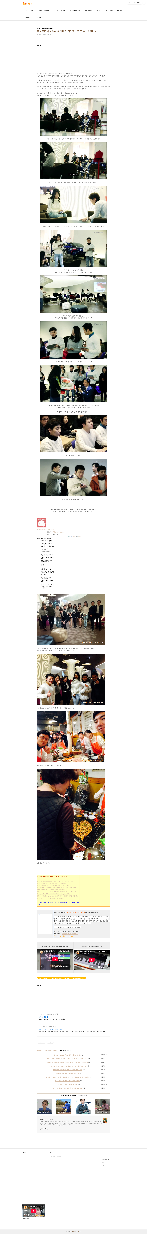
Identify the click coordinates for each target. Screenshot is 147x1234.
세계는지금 (119, 10)
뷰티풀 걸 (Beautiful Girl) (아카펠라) (45, 529)
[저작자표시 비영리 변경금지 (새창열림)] (56, 1042)
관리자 (79, 1231)
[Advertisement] (73, 58)
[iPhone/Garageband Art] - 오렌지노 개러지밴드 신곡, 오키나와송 (51, 883)
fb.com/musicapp (68, 936)
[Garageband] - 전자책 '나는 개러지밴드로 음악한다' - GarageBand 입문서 (53, 894)
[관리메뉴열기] (144, 3)
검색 (96, 1156)
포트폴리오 (64, 10)
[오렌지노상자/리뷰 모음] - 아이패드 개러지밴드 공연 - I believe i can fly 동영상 (54, 885)
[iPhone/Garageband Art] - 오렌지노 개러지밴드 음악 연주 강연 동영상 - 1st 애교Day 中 (56, 891)
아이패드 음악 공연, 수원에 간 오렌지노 (67, 1073)
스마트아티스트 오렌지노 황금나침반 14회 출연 (67, 1055)
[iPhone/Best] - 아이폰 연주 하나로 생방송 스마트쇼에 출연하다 (51, 898)
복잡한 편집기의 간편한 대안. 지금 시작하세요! (52, 1019)
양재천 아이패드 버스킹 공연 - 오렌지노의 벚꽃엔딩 (67, 1070)
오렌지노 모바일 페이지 (43, 10)
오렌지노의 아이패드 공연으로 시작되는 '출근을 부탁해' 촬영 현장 (67, 1066)
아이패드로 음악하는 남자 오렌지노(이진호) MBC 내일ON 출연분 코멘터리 (67, 1077)
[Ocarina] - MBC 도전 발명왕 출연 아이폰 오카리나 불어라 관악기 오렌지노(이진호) (55, 881)
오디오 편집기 (43, 1017)
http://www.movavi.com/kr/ (47, 1014)
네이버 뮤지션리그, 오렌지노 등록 (67, 1084)
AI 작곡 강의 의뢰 (88, 10)
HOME (26, 10)
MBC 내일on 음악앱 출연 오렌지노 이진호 (67, 1081)
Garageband (53, 1050)
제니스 (54, 531)
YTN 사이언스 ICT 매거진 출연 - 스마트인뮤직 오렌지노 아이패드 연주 (67, 1059)
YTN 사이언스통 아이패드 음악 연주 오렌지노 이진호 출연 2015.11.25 (67, 1062)
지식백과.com (38, 17)
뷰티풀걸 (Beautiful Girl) (58, 533)
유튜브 (32, 10)
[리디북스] (75, 934)
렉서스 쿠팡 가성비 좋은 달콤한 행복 (51, 1029)
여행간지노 (98, 10)
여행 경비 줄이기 (109, 10)
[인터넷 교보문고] (67, 934)
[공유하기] (42, 1042)
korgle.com (27, 17)
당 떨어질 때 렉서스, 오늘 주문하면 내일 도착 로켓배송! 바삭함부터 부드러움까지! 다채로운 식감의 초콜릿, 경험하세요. (73, 1031)
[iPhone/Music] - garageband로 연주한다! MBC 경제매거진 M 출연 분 (57, 896)
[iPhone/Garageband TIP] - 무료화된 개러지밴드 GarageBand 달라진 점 (53, 889)
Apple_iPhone (42, 1050)
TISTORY (74, 1231)
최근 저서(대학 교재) (75, 10)
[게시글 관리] (44, 1042)
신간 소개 (55, 10)
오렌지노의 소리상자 (46, 1119)
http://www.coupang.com (46, 1026)
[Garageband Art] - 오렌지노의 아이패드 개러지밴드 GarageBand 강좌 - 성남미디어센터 (56, 887)
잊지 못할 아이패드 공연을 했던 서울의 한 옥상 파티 (67, 1088)
